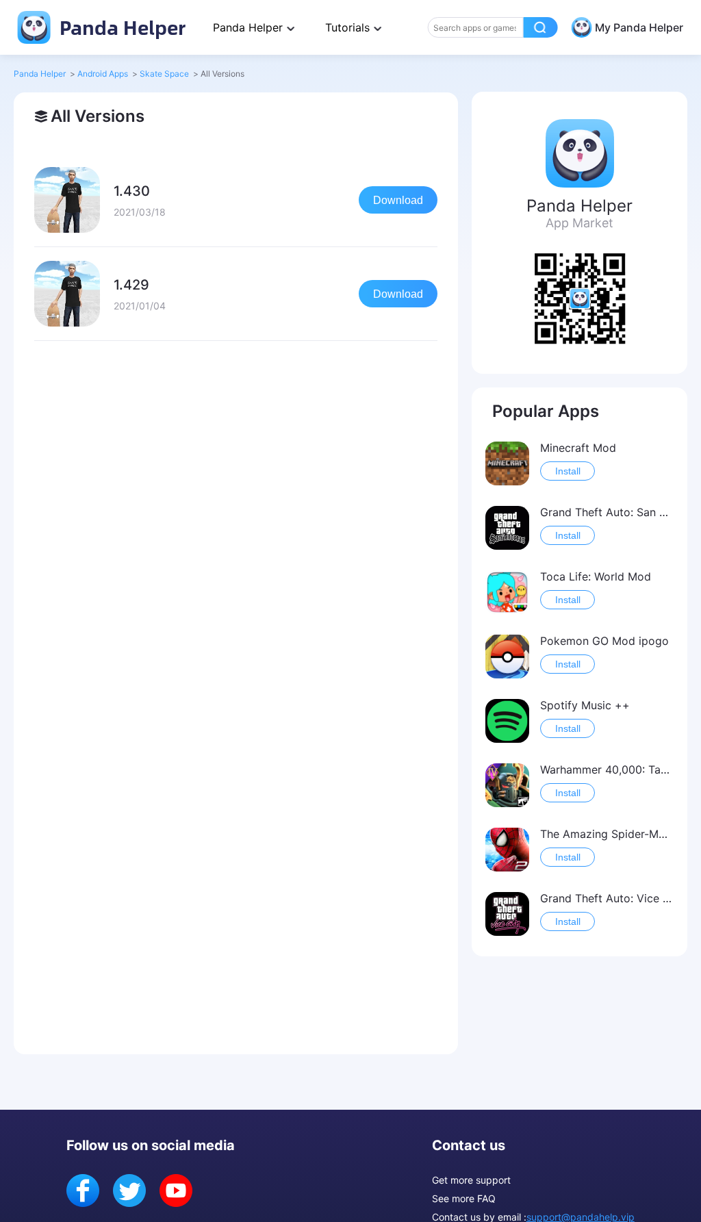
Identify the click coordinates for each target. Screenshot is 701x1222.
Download (398, 200)
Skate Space (164, 73)
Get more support (471, 1180)
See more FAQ (464, 1198)
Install (568, 471)
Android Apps (102, 73)
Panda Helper (120, 27)
